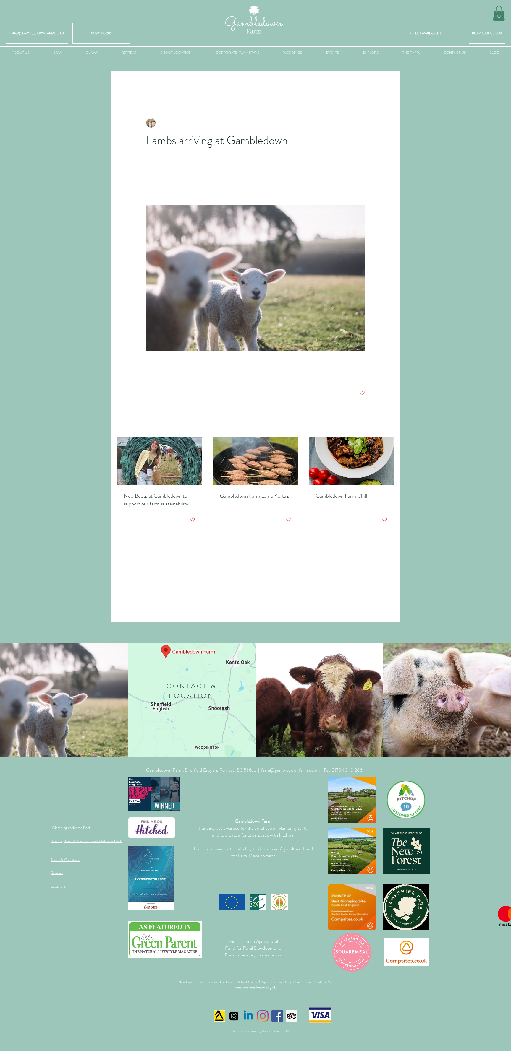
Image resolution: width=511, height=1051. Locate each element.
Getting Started (158, 82)
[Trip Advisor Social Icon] (291, 1016)
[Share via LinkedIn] (178, 374)
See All (388, 426)
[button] (499, 13)
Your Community (200, 82)
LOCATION (191, 695)
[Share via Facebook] (149, 374)
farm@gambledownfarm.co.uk (290, 770)
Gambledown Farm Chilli (342, 496)
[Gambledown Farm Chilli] (351, 461)
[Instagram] (263, 1016)
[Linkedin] (248, 1016)
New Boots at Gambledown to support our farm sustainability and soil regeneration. (156, 499)
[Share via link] (192, 374)
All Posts (124, 82)
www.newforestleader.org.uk (255, 987)
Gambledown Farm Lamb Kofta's (254, 496)
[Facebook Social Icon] (277, 1016)
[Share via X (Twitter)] (163, 374)
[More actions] (361, 122)
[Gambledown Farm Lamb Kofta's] (255, 461)
